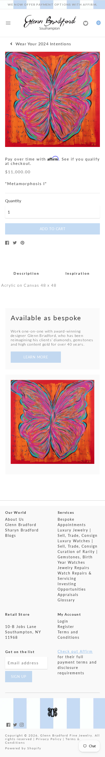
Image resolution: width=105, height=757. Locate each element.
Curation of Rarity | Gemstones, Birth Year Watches (78, 556)
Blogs (10, 535)
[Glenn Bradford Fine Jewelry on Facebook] (8, 724)
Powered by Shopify (23, 748)
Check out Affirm (75, 651)
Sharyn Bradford (22, 530)
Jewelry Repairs (73, 568)
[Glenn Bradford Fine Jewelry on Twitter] (15, 724)
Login (63, 621)
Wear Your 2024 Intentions (43, 43)
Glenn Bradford (20, 525)
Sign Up (18, 676)
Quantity (13, 200)
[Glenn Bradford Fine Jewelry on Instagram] (22, 724)
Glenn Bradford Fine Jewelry (66, 735)
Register (66, 626)
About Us (14, 519)
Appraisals (68, 594)
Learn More (35, 357)
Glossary (66, 600)
